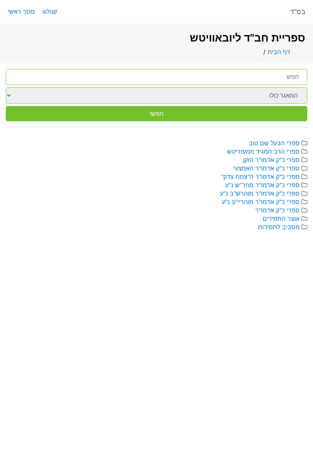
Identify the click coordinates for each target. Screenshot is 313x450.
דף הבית (279, 52)
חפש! (157, 113)
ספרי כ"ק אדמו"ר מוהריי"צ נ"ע (261, 202)
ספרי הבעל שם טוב (274, 143)
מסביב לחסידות (279, 227)
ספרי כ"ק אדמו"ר (277, 210)
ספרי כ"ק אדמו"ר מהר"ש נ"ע (262, 185)
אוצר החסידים (281, 218)
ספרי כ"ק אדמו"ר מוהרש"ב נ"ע (260, 193)
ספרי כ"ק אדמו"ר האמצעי (266, 168)
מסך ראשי (21, 11)
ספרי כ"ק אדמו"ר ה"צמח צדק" (260, 176)
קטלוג (49, 11)
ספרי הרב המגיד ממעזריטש (263, 151)
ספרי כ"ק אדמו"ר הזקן (271, 160)
